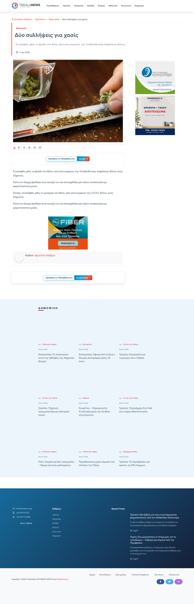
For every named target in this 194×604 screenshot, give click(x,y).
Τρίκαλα (66, 5)
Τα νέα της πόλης (130, 344)
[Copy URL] (40, 148)
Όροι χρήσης (120, 574)
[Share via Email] (35, 148)
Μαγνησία (54, 19)
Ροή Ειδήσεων (53, 5)
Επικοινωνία (174, 574)
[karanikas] (155, 115)
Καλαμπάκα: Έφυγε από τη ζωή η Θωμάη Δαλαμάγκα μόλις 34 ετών (97, 358)
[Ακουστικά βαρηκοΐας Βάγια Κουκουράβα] (155, 77)
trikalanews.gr (62, 579)
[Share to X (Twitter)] (24, 148)
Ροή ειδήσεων (105, 574)
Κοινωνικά (126, 5)
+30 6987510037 (22, 512)
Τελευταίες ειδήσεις (21, 19)
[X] (169, 581)
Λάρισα (86, 398)
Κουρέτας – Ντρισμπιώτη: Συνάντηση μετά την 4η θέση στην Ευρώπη (94, 411)
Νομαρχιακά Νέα (130, 452)
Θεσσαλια (40, 19)
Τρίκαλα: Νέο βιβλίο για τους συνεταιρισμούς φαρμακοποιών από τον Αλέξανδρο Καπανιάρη (154, 516)
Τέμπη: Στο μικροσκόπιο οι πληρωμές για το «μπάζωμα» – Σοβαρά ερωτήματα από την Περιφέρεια (153, 540)
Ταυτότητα (158, 574)
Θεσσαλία (78, 5)
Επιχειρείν (139, 5)
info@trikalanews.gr (24, 508)
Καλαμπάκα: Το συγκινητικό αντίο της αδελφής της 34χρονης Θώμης (56, 358)
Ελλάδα (90, 5)
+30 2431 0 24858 (23, 517)
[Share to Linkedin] (29, 148)
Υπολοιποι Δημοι (49, 344)
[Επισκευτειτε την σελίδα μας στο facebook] (160, 581)
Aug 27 (135, 531)
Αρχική (92, 574)
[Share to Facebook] (19, 148)
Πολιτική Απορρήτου (140, 574)
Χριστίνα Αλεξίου (45, 255)
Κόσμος (101, 5)
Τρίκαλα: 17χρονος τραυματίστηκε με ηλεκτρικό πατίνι (53, 411)
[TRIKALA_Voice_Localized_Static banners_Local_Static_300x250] (68, 232)
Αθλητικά (113, 5)
